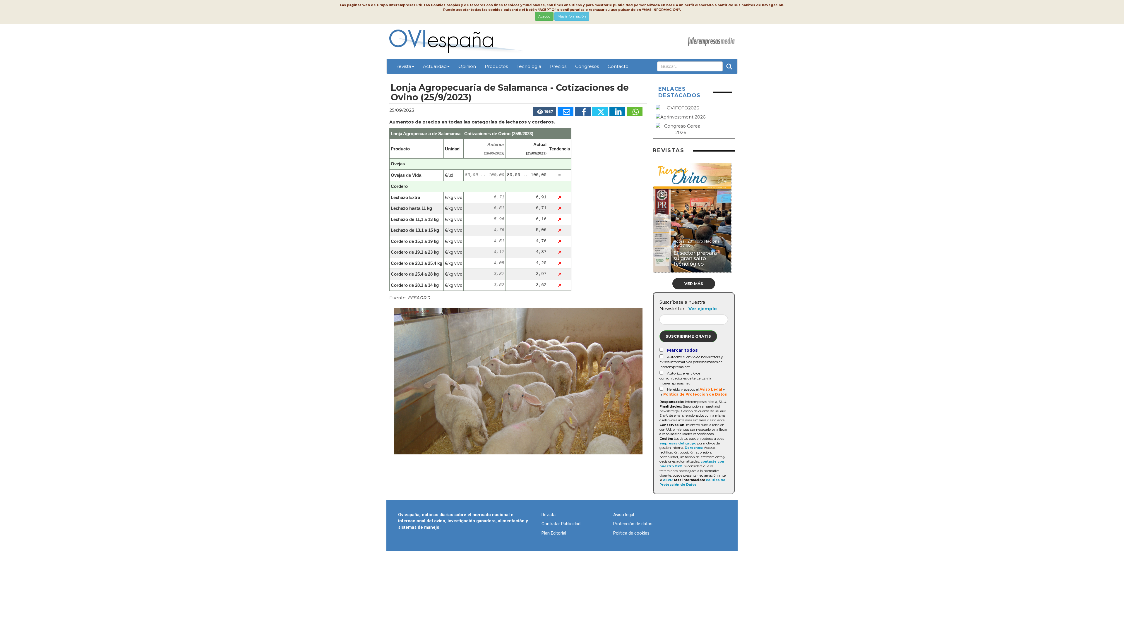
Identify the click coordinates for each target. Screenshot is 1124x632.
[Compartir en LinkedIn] (617, 111)
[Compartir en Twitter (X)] (600, 111)
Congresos (587, 66)
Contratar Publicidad (561, 523)
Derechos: (694, 448)
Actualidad (435, 66)
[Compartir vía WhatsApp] (634, 111)
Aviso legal (623, 514)
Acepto (544, 16)
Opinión (467, 66)
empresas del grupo (677, 443)
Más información (572, 16)
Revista (403, 66)
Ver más (693, 283)
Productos (496, 66)
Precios (558, 66)
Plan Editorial (554, 533)
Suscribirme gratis (688, 336)
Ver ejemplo (702, 308)
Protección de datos (632, 523)
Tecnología (529, 66)
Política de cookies (631, 533)
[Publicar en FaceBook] (583, 111)
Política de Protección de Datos (695, 394)
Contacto (618, 66)
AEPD (668, 480)
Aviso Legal (711, 389)
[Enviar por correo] (565, 111)
